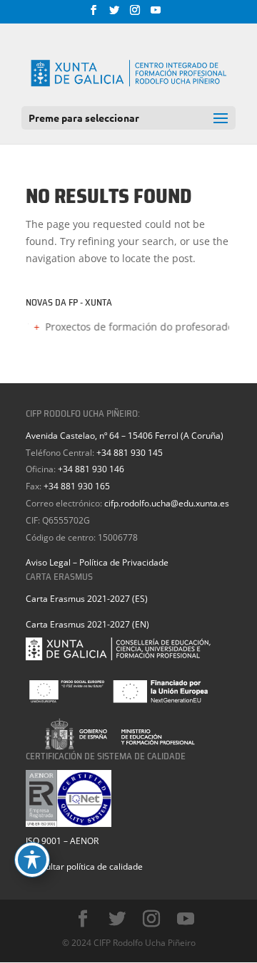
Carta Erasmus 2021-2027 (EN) (87, 624)
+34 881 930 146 (91, 469)
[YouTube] (156, 14)
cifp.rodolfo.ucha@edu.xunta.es (166, 503)
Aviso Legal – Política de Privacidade (97, 562)
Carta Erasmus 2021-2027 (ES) (87, 599)
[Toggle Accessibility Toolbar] (32, 860)
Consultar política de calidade (84, 866)
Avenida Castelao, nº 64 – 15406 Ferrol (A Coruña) (124, 436)
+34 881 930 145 (129, 453)
